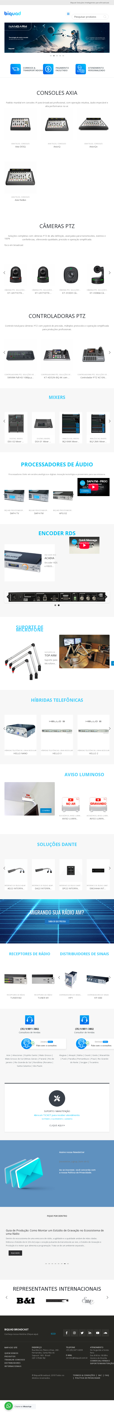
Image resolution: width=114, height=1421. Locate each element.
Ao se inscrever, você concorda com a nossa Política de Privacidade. (77, 1171)
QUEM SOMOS (11, 1353)
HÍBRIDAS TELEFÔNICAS (57, 700)
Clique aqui (32, 1334)
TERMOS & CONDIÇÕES (84, 1375)
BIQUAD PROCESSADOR (13, 510)
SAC (100, 1375)
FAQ (107, 1375)
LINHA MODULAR (29, 750)
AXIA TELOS (15, 144)
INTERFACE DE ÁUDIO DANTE (43, 885)
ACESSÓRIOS (64, 816)
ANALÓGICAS (40, 439)
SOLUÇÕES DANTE (57, 844)
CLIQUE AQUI (56, 1125)
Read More (15, 1253)
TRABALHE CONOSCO (14, 1360)
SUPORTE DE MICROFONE (29, 628)
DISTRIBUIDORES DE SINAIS (84, 953)
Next (104, 597)
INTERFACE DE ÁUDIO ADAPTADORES (18, 885)
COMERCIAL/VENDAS (100, 1361)
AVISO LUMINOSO (84, 774)
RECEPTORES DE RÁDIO (29, 953)
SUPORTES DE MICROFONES (55, 652)
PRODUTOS (9, 1356)
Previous (9, 597)
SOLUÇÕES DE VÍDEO (24, 290)
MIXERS (57, 397)
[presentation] (7, 37)
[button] (50, 56)
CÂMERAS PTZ (10, 290)
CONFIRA (85, 491)
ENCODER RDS (50, 555)
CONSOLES (25, 144)
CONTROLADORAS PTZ (13, 375)
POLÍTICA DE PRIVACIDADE (87, 1378)
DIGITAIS (12, 439)
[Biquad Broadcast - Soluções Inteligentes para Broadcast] (12, 13)
